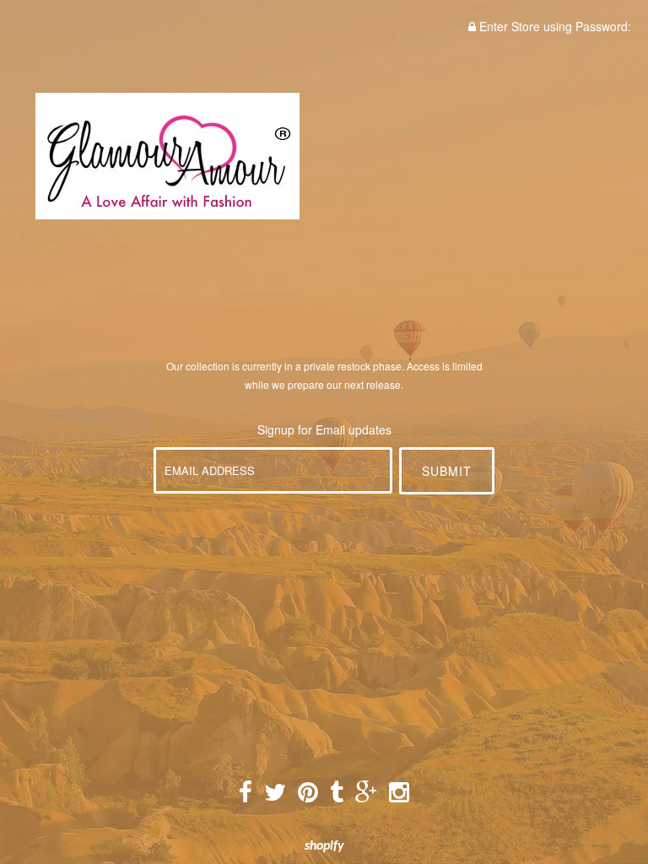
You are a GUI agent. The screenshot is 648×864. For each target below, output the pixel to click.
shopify (324, 846)
